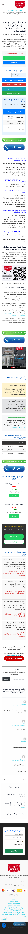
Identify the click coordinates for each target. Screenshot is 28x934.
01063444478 (14, 58)
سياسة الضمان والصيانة (14, 903)
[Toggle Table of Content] (23, 75)
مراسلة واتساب (14, 542)
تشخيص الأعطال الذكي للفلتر (14, 84)
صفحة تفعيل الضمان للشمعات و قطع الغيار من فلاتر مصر (14, 915)
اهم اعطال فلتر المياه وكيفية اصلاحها (16, 795)
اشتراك (6, 679)
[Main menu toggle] (3, 5)
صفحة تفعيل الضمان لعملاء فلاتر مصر (14, 911)
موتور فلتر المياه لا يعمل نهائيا (16, 813)
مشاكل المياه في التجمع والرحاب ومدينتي (14, 909)
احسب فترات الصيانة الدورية (14, 89)
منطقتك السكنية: (18, 834)
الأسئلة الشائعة (14, 901)
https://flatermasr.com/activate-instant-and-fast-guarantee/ (15, 315)
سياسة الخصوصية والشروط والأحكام (14, 907)
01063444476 (14, 62)
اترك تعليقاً (22, 808)
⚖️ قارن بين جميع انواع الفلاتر (14, 93)
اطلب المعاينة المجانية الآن (14, 658)
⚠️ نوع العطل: (19, 841)
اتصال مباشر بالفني (14, 536)
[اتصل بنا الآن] (4, 925)
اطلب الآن (14, 495)
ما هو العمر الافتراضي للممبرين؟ (16, 581)
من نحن (14, 899)
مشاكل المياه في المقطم (14, 905)
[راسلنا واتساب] (4, 919)
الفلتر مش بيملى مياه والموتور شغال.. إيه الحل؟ (14, 602)
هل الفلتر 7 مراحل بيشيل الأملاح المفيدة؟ (14, 559)
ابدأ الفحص (14, 851)
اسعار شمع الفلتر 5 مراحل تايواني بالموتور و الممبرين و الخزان (15, 803)
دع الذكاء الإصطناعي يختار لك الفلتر (14, 80)
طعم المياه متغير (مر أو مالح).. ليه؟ (15, 623)
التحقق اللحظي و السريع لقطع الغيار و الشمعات (14, 913)
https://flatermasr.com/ (13, 655)
